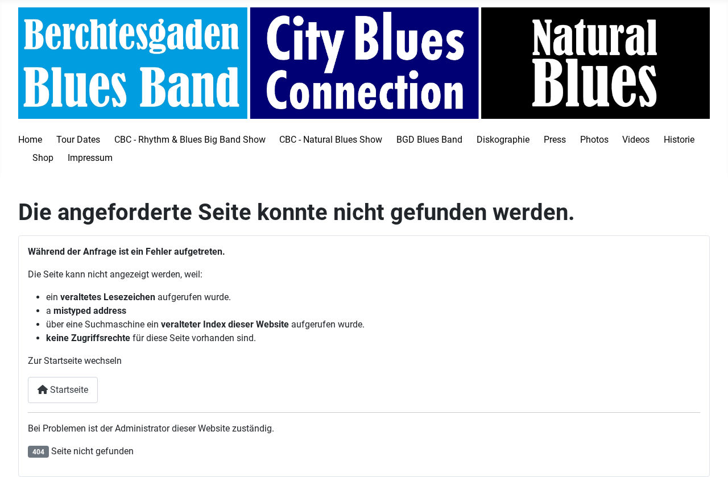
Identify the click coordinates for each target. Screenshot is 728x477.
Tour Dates (78, 139)
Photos (594, 139)
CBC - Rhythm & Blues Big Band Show (190, 139)
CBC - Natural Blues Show (330, 139)
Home (30, 139)
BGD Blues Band (429, 139)
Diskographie (503, 139)
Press (555, 139)
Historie (679, 139)
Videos (636, 139)
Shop (42, 157)
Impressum (90, 157)
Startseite (68, 389)
